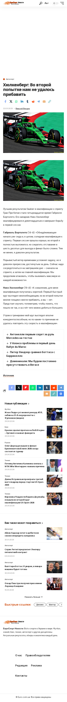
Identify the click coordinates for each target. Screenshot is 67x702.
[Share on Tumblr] (27, 101)
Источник (8, 375)
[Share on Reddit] (33, 101)
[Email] (44, 101)
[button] (40, 3)
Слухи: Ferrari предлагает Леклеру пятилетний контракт (22, 551)
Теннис (7, 460)
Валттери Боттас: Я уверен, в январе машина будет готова (23, 567)
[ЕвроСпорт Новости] (13, 3)
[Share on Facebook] (5, 101)
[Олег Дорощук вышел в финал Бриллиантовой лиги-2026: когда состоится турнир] (54, 447)
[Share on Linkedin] (22, 101)
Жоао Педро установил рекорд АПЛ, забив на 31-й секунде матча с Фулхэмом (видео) (24, 415)
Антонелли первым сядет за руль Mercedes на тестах (30, 336)
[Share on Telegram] (38, 101)
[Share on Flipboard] (26, 387)
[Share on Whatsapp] (16, 101)
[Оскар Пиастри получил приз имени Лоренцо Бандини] (54, 584)
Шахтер (52, 605)
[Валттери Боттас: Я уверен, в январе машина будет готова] (54, 567)
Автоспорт (10, 79)
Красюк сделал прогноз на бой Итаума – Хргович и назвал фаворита (24, 431)
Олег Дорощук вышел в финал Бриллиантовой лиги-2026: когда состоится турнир (21, 448)
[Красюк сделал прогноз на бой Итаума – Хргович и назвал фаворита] (54, 432)
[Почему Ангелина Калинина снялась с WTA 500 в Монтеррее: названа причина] (54, 465)
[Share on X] (11, 101)
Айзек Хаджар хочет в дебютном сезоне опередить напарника (22, 534)
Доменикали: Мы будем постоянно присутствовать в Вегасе (31, 362)
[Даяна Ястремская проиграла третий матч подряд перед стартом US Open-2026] (54, 481)
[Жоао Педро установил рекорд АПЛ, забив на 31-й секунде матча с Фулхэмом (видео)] (54, 414)
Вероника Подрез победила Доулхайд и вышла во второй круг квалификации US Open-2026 (24, 499)
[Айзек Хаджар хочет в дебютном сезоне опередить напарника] (54, 533)
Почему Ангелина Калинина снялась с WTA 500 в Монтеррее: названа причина (24, 465)
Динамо (39, 605)
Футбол (7, 409)
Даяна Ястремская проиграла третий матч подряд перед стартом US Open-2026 (24, 482)
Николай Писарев (23, 108)
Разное (7, 443)
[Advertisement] (33, 41)
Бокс (6, 427)
